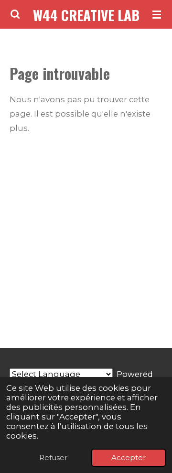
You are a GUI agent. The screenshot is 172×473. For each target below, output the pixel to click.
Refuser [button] (53, 457)
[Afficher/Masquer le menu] (156, 14)
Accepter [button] (128, 457)
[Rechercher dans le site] (15, 14)
